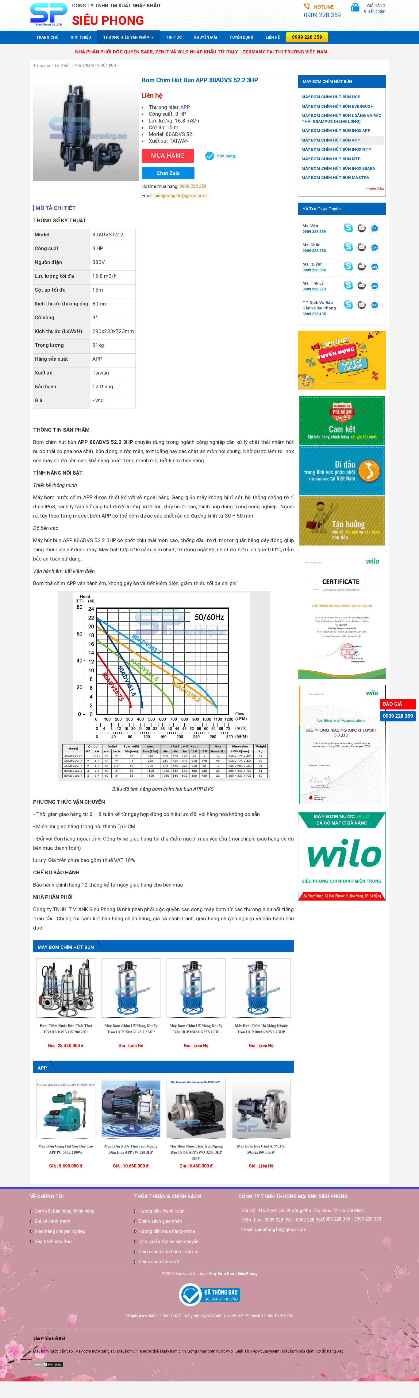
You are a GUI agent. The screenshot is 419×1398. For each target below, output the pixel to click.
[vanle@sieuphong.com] (362, 228)
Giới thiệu (81, 37)
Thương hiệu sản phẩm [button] (127, 37)
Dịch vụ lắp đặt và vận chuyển (168, 1241)
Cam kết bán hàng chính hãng (64, 1211)
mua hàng (168, 155)
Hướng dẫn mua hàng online (167, 1231)
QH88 (5, 1395)
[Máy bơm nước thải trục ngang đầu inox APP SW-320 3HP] (131, 1108)
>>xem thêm (375, 189)
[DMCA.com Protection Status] (48, 1364)
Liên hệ (273, 37)
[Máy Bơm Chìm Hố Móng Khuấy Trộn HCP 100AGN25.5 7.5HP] (261, 987)
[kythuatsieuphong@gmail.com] (362, 304)
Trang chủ (47, 37)
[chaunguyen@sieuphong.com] (362, 247)
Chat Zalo (168, 173)
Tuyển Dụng (241, 37)
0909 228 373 (314, 289)
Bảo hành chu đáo (53, 1241)
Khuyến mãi (205, 37)
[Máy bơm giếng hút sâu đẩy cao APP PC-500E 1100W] (66, 1108)
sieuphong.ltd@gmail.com (181, 195)
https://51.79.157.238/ (19, 1390)
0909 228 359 (398, 716)
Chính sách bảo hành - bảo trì (168, 1251)
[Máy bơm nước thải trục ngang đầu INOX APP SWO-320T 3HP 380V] (196, 1108)
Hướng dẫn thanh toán (161, 1211)
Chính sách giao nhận (160, 1221)
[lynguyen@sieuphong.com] (362, 285)
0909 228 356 (314, 270)
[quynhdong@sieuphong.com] (362, 266)
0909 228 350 (314, 251)
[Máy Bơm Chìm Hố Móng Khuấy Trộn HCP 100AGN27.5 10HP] (196, 987)
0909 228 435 (314, 314)
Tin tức (174, 37)
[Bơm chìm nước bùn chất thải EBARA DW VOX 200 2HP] (66, 987)
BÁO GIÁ (392, 704)
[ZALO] (374, 229)
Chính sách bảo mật (159, 1261)
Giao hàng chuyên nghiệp (60, 1231)
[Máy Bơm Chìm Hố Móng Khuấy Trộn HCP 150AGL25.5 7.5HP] (131, 987)
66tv (3, 1384)
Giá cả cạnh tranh (52, 1221)
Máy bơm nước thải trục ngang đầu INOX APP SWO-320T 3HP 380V (196, 1152)
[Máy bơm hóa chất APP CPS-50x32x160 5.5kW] (261, 1108)
